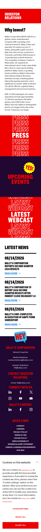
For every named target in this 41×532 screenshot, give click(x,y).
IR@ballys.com (20, 368)
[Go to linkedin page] (10, 392)
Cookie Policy (7, 502)
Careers (20, 429)
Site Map (20, 450)
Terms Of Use (20, 435)
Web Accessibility (20, 441)
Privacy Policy (26, 498)
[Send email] (31, 398)
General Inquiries (20, 352)
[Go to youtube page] (20, 398)
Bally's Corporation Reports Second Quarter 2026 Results (19, 266)
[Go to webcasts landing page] (20, 217)
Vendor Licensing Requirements (20, 447)
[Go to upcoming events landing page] (20, 176)
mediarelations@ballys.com (20, 360)
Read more (11, 273)
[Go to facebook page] (20, 392)
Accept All (20, 525)
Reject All (20, 517)
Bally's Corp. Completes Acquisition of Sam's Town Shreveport (20, 317)
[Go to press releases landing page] (20, 135)
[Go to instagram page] (10, 398)
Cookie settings (20, 509)
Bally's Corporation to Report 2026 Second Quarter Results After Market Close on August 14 (20, 291)
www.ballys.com (26, 470)
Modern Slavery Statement (20, 444)
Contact (20, 426)
